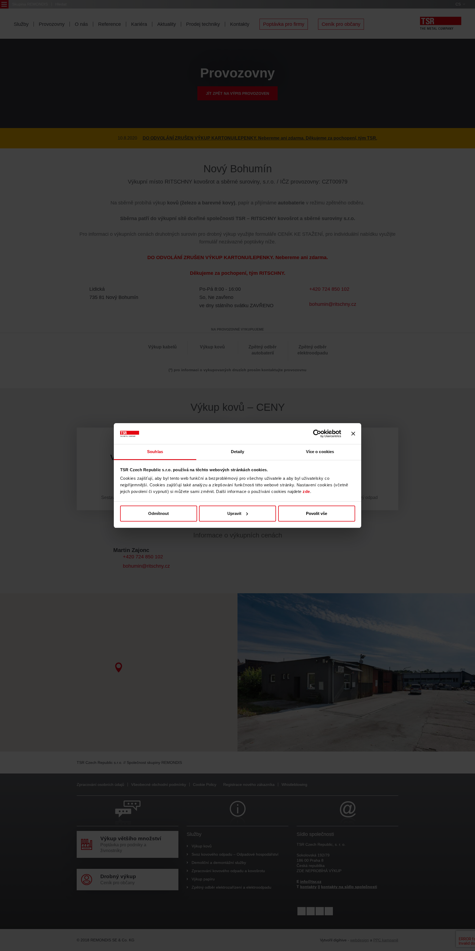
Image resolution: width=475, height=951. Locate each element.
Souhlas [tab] (155, 451)
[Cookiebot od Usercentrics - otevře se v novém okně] (317, 433)
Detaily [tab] (237, 451)
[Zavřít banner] (353, 434)
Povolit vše (316, 513)
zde (306, 491)
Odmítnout (158, 513)
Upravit (234, 513)
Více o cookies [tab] (320, 451)
